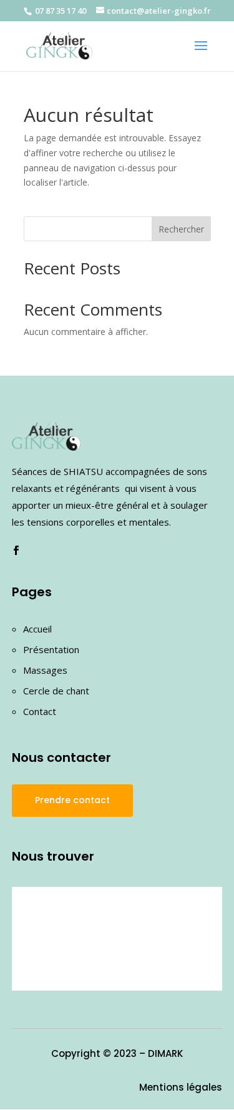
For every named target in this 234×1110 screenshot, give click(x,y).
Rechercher (181, 229)
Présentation (51, 649)
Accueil (37, 628)
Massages (45, 670)
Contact (39, 711)
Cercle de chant (56, 690)
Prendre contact (72, 800)
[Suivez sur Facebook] (16, 550)
